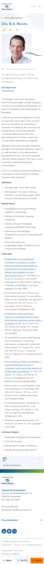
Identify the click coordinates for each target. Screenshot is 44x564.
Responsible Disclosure (12, 550)
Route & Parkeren (10, 506)
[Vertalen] (10, 30)
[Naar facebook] (9, 531)
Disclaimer (7, 545)
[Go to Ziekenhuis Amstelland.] (4, 69)
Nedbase (16, 554)
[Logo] (7, 6)
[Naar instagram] (14, 531)
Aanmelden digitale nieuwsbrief (16, 510)
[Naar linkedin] (4, 531)
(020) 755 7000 (12, 500)
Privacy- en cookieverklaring (27, 545)
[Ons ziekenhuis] (22, 520)
